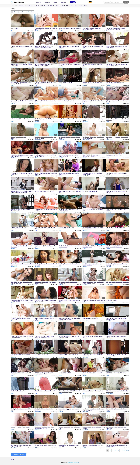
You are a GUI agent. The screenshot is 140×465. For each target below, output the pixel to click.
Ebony (26, 409)
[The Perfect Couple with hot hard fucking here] (22, 147)
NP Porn (67, 6)
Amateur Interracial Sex (45, 47)
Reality (86, 119)
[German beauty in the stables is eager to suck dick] (94, 165)
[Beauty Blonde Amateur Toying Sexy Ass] (117, 328)
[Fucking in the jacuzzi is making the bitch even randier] (70, 274)
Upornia (85, 157)
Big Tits (94, 28)
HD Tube (61, 194)
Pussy (42, 28)
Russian (37, 65)
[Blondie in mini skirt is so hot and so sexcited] (46, 129)
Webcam (21, 137)
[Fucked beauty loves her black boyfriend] (46, 38)
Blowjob (39, 28)
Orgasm (51, 245)
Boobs (30, 46)
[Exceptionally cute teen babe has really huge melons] (117, 419)
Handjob (37, 120)
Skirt (98, 354)
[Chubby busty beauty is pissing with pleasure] (94, 111)
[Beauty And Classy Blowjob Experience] (70, 310)
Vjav (36, 375)
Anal (68, 28)
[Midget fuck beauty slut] (94, 183)
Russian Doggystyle (43, 65)
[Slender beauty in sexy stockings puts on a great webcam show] (46, 437)
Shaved (36, 29)
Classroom (89, 265)
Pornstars (33, 6)
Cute (36, 102)
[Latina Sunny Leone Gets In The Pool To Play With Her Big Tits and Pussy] (70, 129)
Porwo (72, 6)
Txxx (12, 30)
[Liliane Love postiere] (22, 20)
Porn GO (108, 320)
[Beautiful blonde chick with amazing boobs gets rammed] (94, 365)
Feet (36, 319)
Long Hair (73, 137)
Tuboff (28, 6)
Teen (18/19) (30, 100)
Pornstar (112, 247)
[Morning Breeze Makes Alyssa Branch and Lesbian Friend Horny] (22, 328)
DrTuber (85, 67)
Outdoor (78, 137)
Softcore (108, 210)
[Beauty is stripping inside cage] (94, 56)
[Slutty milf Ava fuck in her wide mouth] (94, 20)
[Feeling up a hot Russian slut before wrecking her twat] (94, 401)
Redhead (108, 29)
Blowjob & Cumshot (67, 319)
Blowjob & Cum (62, 174)
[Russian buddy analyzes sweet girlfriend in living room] (22, 93)
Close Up (89, 229)
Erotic (73, 354)
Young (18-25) (44, 337)
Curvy (16, 65)
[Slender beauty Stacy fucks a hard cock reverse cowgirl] (22, 346)
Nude (74, 119)
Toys (71, 28)
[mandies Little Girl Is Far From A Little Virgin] (22, 419)
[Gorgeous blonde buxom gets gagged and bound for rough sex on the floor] (117, 75)
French (16, 28)
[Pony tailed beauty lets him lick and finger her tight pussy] (94, 75)
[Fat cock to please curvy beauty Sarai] (94, 292)
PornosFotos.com (57, 6)
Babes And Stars (110, 302)
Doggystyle (89, 29)
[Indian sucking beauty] (46, 346)
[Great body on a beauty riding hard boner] (117, 165)
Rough (114, 82)
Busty (94, 119)
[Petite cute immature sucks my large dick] (70, 419)
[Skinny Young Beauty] (94, 383)
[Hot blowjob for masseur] (94, 93)
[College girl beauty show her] (70, 75)
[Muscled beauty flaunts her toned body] (94, 310)
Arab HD (113, 355)
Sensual (60, 65)
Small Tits (75, 28)
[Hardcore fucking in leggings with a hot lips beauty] (94, 419)
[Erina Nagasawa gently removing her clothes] (70, 437)
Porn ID (13, 103)
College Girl (69, 82)
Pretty (77, 191)
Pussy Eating (86, 355)
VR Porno (72, 2)
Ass (66, 28)
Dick (17, 46)
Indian (47, 354)
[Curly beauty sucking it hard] (117, 238)
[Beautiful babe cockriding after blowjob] (70, 165)
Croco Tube (109, 175)
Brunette (98, 28)
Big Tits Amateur (23, 192)
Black (42, 46)
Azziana (76, 6)
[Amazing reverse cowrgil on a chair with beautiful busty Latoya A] (117, 383)
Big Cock (27, 46)
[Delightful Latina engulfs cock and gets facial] (22, 274)
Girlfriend (108, 300)
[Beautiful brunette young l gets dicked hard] (70, 401)
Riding (125, 173)
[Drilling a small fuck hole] (70, 93)
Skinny (98, 390)
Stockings (17, 337)
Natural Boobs (48, 28)
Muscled (96, 318)
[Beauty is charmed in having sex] (22, 75)
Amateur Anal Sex (15, 210)
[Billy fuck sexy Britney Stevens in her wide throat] (46, 256)
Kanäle (55, 2)
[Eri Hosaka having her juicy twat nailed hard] (22, 292)
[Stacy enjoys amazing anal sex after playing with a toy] (70, 20)
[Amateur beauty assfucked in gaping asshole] (70, 38)
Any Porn (61, 30)
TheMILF (50, 6)
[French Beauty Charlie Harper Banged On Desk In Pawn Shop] (70, 383)
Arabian (118, 354)
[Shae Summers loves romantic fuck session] (22, 165)
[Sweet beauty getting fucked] (117, 147)
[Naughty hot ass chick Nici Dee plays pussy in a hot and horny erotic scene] (46, 238)
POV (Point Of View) (90, 155)
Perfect (67, 64)
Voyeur (64, 82)
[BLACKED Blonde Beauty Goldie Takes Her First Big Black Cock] (117, 56)
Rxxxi (63, 6)
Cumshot (85, 29)
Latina (60, 138)
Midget (95, 191)
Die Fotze (86, 6)
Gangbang (91, 191)
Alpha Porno (109, 48)
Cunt (123, 119)
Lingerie (119, 191)
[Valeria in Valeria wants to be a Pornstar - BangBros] (70, 256)
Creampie (63, 64)
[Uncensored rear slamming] (46, 274)
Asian (110, 137)
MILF (95, 46)
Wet (86, 102)
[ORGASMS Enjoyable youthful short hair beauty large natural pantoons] (46, 75)
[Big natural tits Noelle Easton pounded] (46, 292)
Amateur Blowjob (23, 82)
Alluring (124, 372)
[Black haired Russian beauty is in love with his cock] (46, 56)
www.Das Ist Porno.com (73, 462)
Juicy (84, 446)
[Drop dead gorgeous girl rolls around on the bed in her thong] (117, 437)
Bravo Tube (14, 67)
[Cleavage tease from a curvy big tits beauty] (94, 201)
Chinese (69, 372)
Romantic (26, 119)
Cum (40, 29)
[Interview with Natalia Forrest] (94, 220)
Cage (84, 65)
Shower (13, 138)
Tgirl (107, 138)
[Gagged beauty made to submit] (117, 111)
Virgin (24, 427)
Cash (122, 354)
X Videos (108, 212)
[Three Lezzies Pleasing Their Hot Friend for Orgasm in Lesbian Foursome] (70, 147)
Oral (84, 102)
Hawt (16, 138)
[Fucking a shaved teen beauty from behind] (22, 437)
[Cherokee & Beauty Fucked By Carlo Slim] (46, 111)
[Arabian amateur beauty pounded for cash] (117, 346)
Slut (83, 191)
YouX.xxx (108, 85)
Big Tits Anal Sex (26, 318)
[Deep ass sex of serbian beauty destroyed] (46, 165)
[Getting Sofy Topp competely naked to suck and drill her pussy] (94, 129)
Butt (54, 227)
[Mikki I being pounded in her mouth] (46, 147)
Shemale (118, 137)
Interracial (46, 46)
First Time (108, 192)
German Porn (22, 6)
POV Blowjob (65, 392)
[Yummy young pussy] (46, 328)
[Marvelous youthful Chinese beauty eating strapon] (70, 365)
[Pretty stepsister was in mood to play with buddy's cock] (70, 183)
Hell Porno (37, 30)
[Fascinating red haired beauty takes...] (117, 292)
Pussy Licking (14, 247)
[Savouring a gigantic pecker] (22, 220)
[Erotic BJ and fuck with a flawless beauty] (70, 346)
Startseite (38, 2)
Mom (102, 46)
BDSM (92, 64)
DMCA (12, 459)
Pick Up (27, 427)
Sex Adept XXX (39, 6)
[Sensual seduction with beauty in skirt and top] (94, 346)
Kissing (94, 354)
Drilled (86, 446)
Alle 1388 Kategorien (18, 454)
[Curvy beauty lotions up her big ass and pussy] (117, 274)
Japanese (98, 155)
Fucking (98, 46)
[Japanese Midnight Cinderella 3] (22, 365)
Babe (75, 46)
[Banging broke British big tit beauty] (22, 183)
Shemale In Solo (124, 137)
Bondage (118, 82)
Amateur (37, 46)
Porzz (45, 6)
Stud (21, 83)
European (108, 229)
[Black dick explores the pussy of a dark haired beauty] (117, 38)
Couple (20, 64)
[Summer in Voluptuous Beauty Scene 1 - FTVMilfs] (70, 238)
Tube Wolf (37, 67)
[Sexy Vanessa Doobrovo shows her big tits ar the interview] (46, 401)
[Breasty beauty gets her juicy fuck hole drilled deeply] (94, 437)
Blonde (91, 46)
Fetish (89, 64)
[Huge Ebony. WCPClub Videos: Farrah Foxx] (22, 401)
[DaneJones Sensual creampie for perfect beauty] (70, 56)
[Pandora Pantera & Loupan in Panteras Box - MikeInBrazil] (46, 220)
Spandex (85, 428)
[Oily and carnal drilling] (117, 365)
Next (32, 12)
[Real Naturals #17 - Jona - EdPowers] (117, 93)
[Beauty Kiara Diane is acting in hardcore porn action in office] (94, 38)
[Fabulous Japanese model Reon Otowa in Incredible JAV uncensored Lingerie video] (46, 365)
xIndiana (81, 6)
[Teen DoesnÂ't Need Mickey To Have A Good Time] (46, 419)
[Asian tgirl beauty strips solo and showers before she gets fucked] (117, 129)
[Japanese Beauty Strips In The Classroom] (94, 256)
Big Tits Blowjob (118, 247)
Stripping (100, 64)
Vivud (84, 48)
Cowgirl (20, 354)
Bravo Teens (86, 139)
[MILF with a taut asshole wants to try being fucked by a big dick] (117, 401)
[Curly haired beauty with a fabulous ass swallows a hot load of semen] (117, 256)
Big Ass (121, 173)
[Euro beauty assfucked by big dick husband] (22, 201)
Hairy (60, 446)
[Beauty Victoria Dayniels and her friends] (46, 20)
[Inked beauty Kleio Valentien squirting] (22, 38)
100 (28, 12)
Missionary (122, 28)
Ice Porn (85, 85)
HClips (60, 375)
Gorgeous (117, 29)
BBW (28, 209)
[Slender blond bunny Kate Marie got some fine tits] (70, 328)
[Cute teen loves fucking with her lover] (46, 93)
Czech (79, 64)
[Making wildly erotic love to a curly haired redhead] (22, 56)
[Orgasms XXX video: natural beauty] (22, 111)
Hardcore (13, 46)
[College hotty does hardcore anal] (46, 183)
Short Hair (40, 83)
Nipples (75, 64)
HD (23, 46)
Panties (90, 119)
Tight (88, 83)
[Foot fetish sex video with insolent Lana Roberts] (46, 310)
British (101, 209)
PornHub (37, 121)
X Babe (60, 121)
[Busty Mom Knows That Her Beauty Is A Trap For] (22, 383)
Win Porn (108, 266)
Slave (113, 83)
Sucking (54, 100)
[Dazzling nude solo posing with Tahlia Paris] (70, 111)
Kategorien (47, 2)
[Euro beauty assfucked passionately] (94, 274)
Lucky (20, 427)
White (84, 47)
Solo (118, 100)
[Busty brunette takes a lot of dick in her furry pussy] (22, 238)
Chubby (101, 119)
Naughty (18, 83)
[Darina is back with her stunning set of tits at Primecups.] (117, 220)
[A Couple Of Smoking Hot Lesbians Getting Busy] (70, 201)
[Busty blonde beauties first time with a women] (117, 183)
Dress (84, 210)
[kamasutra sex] (117, 201)
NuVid (60, 48)
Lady (125, 209)
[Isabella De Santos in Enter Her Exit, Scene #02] (46, 201)
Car (116, 300)
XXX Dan (61, 284)
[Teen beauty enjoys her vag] (94, 238)
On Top (76, 354)
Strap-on (64, 372)
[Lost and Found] (117, 310)
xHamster (13, 48)
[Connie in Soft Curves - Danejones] (117, 20)
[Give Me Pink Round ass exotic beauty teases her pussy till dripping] (46, 383)
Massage (13, 83)
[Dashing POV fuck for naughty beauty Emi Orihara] (94, 147)
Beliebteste (63, 2)
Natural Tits (54, 28)
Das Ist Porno (18, 2)
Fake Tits (51, 409)
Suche (126, 2)
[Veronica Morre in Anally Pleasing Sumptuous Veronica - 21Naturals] (22, 310)
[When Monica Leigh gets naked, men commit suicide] (94, 328)
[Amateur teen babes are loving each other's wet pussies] (22, 256)
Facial (107, 247)
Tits (36, 28)
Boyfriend (37, 47)
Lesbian (115, 191)
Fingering (124, 264)
